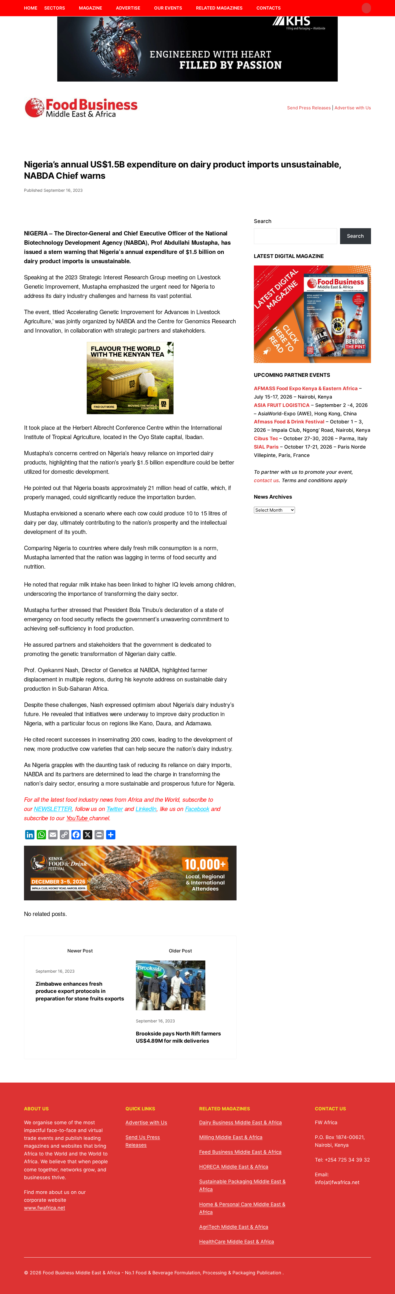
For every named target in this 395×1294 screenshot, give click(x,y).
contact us (266, 480)
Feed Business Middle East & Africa (240, 1152)
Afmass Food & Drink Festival (289, 422)
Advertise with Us (353, 107)
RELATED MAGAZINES (219, 8)
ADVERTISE (128, 8)
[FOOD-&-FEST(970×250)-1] (130, 895)
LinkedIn (146, 808)
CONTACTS (268, 8)
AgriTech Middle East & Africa (233, 1227)
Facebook (197, 808)
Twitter (114, 808)
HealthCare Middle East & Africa (236, 1242)
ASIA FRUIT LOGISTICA (282, 405)
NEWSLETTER (53, 808)
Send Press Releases (309, 107)
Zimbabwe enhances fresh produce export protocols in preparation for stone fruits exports (80, 991)
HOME (30, 8)
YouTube (77, 818)
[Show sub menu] (68, 8)
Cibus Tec (266, 438)
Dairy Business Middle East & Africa (240, 1122)
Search (263, 221)
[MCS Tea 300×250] (130, 409)
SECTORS (54, 8)
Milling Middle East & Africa (231, 1137)
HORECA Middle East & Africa (233, 1167)
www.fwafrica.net (44, 1208)
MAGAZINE (90, 8)
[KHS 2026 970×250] (197, 78)
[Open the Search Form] (366, 8)
